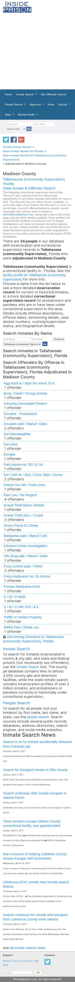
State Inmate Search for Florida (23, 151)
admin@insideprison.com (18, 214)
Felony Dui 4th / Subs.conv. (25, 485)
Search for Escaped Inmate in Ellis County (35, 770)
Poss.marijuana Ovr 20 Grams (27, 576)
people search (38, 717)
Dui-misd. (11, 444)
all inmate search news (27, 948)
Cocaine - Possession (20, 414)
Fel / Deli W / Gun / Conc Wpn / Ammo (33, 475)
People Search (16, 703)
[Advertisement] (37, 51)
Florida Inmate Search (17, 146)
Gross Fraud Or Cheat (21, 525)
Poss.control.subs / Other (23, 566)
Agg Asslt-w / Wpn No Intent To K (29, 383)
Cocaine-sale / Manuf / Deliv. (26, 424)
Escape (9, 454)
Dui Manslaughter (17, 434)
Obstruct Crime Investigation (25, 546)
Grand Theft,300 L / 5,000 (23, 515)
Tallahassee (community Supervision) (34, 179)
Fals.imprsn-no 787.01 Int (23, 464)
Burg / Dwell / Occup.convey (25, 393)
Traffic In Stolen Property (23, 617)
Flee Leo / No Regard (20, 495)
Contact (27, 961)
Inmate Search (16, 649)
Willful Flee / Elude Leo (21, 627)
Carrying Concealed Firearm (25, 403)
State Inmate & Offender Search (29, 188)
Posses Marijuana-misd (22, 586)
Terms (16, 961)
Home (6, 961)
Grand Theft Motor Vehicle (24, 505)
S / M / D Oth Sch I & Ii (21, 607)
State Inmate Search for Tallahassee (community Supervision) (34, 157)
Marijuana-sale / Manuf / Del (25, 536)
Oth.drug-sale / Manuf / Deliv (26, 556)
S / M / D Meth (15, 597)
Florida (8, 184)
